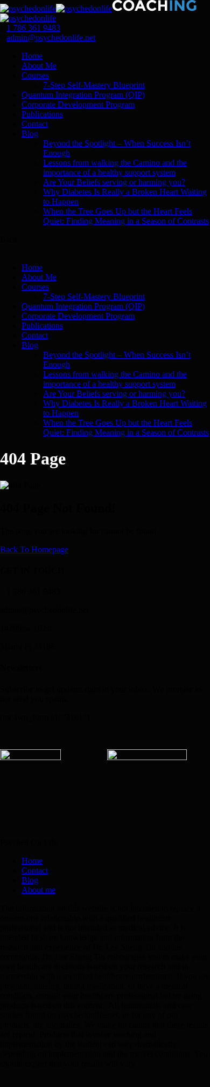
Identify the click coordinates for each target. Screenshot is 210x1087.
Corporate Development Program (78, 104)
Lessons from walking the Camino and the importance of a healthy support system (115, 167)
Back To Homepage (34, 549)
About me (38, 889)
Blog (30, 133)
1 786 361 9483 (33, 27)
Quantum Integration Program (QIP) (83, 94)
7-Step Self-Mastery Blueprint (94, 85)
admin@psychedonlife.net (50, 37)
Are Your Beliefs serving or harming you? (114, 182)
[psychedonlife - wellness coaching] (28, 8)
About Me (39, 65)
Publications (42, 114)
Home (32, 55)
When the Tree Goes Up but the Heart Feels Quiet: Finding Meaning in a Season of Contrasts (126, 216)
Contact (35, 123)
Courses (35, 75)
